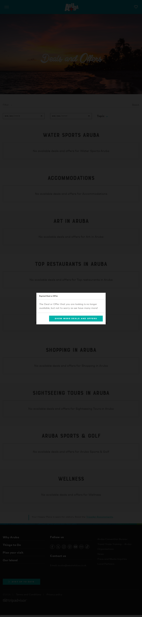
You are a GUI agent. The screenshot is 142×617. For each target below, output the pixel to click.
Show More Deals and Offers (76, 318)
